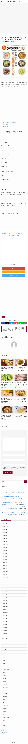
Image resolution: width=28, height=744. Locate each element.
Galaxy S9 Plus (6, 649)
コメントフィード (5, 732)
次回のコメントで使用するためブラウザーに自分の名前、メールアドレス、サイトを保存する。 (14, 468)
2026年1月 (5, 523)
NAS (4, 660)
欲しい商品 (5, 714)
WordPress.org (4, 733)
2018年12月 (5, 606)
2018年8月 (5, 618)
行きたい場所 (6, 717)
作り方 (6, 126)
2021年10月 (5, 544)
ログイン (3, 729)
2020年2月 (5, 565)
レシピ (8, 41)
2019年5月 (5, 591)
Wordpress (5, 666)
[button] (3, 323)
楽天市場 (13, 268)
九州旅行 (5, 696)
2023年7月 (5, 535)
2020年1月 (5, 568)
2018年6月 (5, 624)
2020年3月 (5, 562)
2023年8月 (5, 532)
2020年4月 (5, 559)
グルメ (4, 678)
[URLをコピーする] (25, 323)
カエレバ (15, 264)
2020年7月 (5, 556)
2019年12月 (5, 571)
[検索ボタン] (26, 1)
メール (5, 457)
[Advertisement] (14, 19)
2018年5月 (5, 627)
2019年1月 (5, 603)
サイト (4, 462)
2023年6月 (5, 538)
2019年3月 (5, 597)
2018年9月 (5, 615)
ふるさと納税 (6, 669)
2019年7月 (5, 586)
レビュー (5, 693)
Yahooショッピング (14, 275)
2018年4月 (5, 630)
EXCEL (4, 643)
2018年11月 (5, 609)
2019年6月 (5, 589)
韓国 (4, 720)
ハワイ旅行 (5, 687)
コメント (5, 436)
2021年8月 (5, 547)
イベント (5, 672)
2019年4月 (5, 594)
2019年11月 (5, 574)
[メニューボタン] (1, 1)
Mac (4, 657)
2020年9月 (5, 553)
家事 (4, 702)
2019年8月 (5, 583)
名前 (4, 453)
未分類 (4, 711)
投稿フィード (4, 730)
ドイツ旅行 (5, 684)
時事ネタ (5, 708)
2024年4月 (5, 529)
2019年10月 (5, 577)
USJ (4, 663)
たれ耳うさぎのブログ (14, 1)
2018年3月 (5, 633)
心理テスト (5, 705)
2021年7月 (5, 550)
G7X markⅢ (5, 646)
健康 (4, 699)
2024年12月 (5, 526)
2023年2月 (5, 541)
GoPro (4, 652)
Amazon (13, 271)
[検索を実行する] (25, 481)
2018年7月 (5, 621)
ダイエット (5, 681)
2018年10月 (5, 612)
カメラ (4, 675)
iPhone (4, 654)
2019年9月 (5, 580)
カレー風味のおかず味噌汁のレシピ (12, 122)
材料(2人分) (7, 124)
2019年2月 (5, 600)
